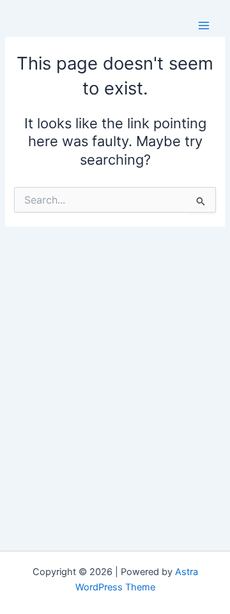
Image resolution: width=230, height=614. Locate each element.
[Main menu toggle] (203, 25)
